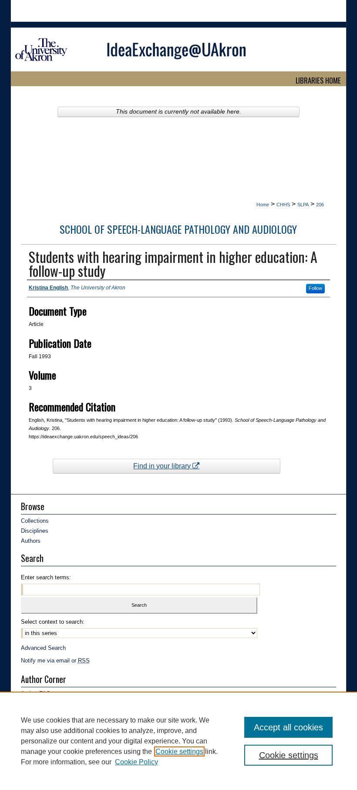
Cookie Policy (136, 762)
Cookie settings (179, 751)
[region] (178, 741)
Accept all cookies (288, 727)
